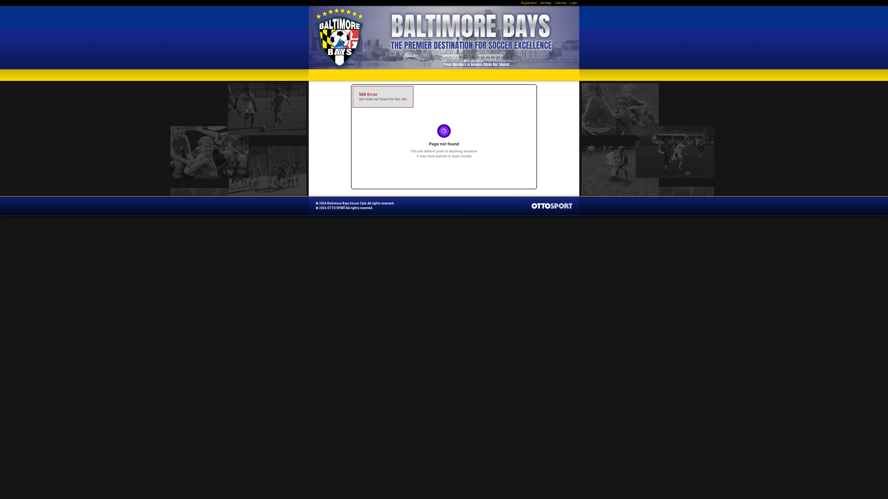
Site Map (545, 3)
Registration (529, 3)
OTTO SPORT (336, 207)
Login (573, 3)
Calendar (561, 3)
